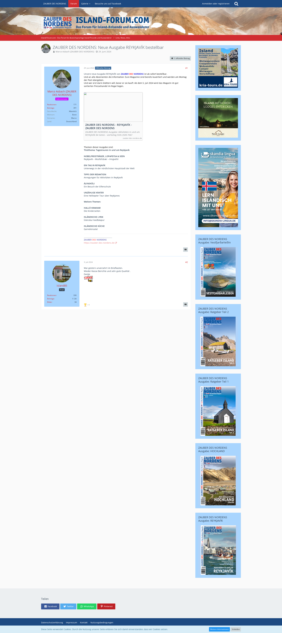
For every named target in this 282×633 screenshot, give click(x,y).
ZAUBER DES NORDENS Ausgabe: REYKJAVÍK (212, 518)
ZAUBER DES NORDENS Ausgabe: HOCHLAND (212, 449)
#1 (186, 68)
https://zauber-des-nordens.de (99, 242)
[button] (50, 606)
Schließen (236, 629)
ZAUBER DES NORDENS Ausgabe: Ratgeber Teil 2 (213, 310)
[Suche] (236, 3)
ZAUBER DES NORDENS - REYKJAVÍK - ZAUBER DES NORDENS (108, 126)
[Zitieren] (185, 249)
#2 (186, 262)
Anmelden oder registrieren (216, 3)
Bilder (49, 302)
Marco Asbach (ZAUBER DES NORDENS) (75, 51)
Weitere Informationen (219, 629)
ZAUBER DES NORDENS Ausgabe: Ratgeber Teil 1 (213, 379)
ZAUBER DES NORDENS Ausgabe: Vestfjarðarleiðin (214, 240)
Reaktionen (51, 104)
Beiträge (50, 108)
